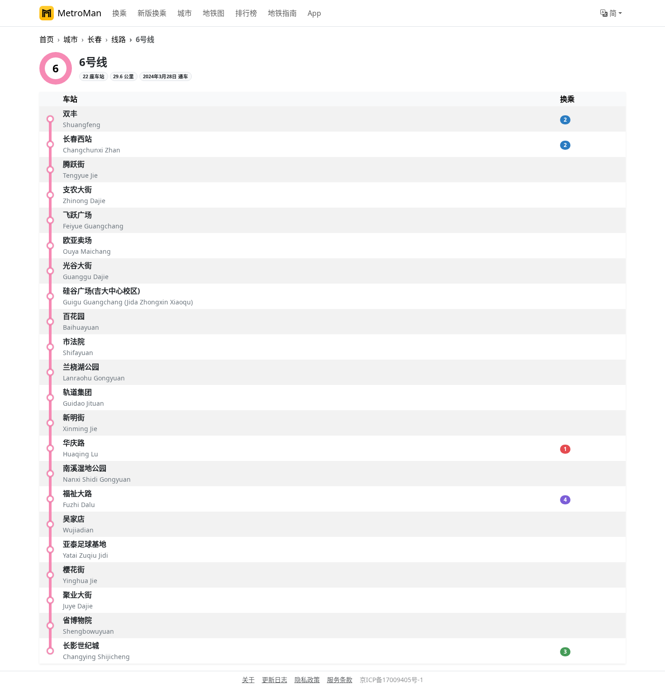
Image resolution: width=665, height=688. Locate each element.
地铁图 (213, 13)
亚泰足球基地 (84, 544)
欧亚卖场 (77, 240)
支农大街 (77, 190)
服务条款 (339, 679)
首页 (46, 39)
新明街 (74, 417)
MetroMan (79, 13)
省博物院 (77, 620)
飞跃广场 (77, 215)
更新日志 (274, 679)
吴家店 (74, 519)
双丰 (70, 114)
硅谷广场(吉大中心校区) (101, 291)
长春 (94, 39)
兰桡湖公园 (81, 367)
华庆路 (74, 443)
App (314, 13)
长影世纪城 (81, 645)
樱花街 (74, 569)
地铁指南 (282, 13)
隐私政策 (307, 679)
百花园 (74, 316)
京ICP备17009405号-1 (391, 679)
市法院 (74, 341)
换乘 (119, 13)
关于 (248, 679)
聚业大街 (77, 595)
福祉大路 (77, 493)
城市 (184, 13)
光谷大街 (77, 265)
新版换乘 (152, 13)
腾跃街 (74, 164)
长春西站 (77, 139)
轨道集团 (77, 392)
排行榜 (246, 13)
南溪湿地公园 (84, 468)
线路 (118, 39)
